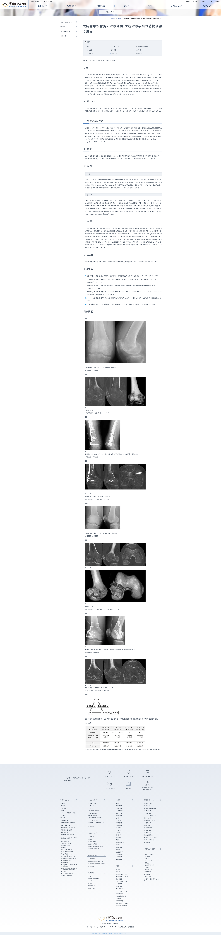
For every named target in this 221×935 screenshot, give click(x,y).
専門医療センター (150, 800)
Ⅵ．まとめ (90, 53)
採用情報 (91, 873)
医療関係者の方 (93, 855)
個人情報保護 (122, 927)
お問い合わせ (35, 2)
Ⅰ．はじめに (115, 47)
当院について (64, 800)
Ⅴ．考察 (138, 50)
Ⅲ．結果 (89, 50)
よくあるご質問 (48, 2)
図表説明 (139, 53)
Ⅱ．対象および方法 (142, 47)
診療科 (113, 18)
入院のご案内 (92, 833)
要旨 (88, 47)
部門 (117, 866)
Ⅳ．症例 (113, 50)
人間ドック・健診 (149, 849)
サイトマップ (112, 927)
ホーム (107, 18)
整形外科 (120, 18)
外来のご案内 (92, 800)
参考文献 (114, 53)
